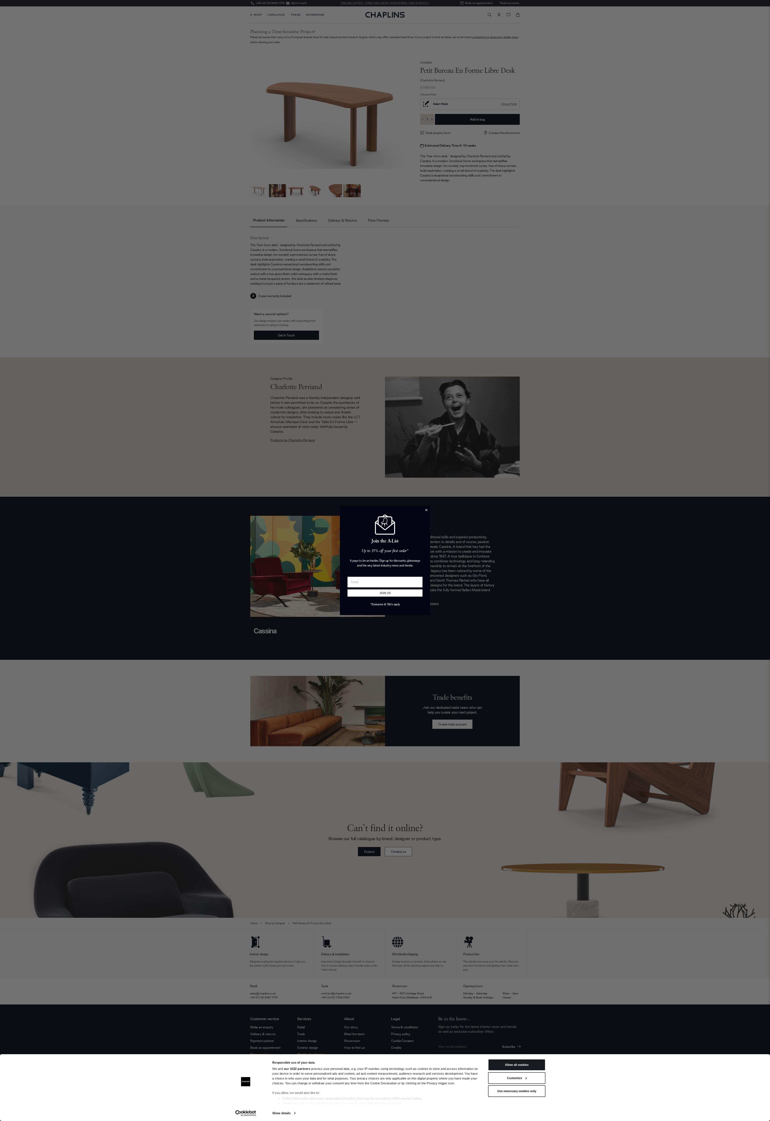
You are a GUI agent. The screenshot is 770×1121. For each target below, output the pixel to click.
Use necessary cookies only (516, 1091)
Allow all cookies (517, 1064)
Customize (514, 1078)
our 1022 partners (297, 1068)
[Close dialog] (426, 510)
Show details (281, 1113)
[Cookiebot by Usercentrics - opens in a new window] (245, 1113)
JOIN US (385, 593)
